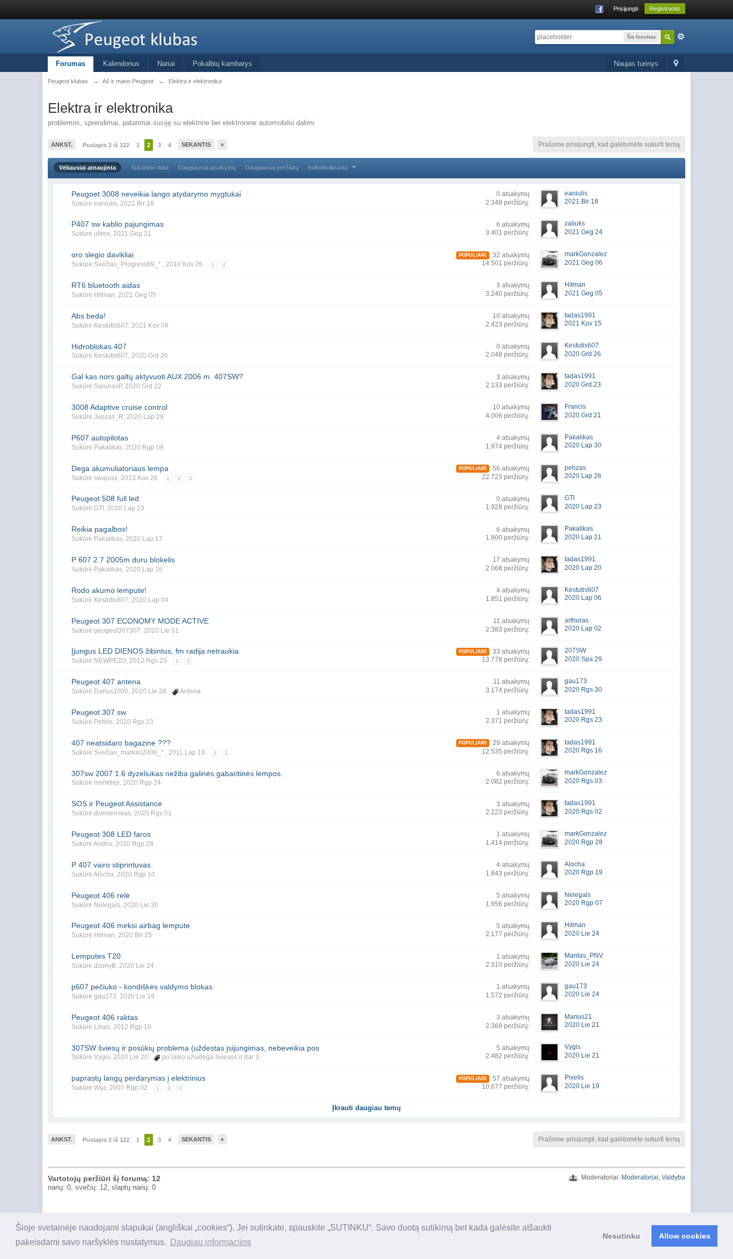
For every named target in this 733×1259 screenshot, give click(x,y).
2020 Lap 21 (583, 537)
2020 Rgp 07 (584, 903)
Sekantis (196, 144)
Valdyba (673, 1177)
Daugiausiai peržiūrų (271, 167)
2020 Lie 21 (582, 1025)
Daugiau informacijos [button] (210, 1242)
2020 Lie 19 (582, 1086)
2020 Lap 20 (583, 567)
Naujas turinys (636, 64)
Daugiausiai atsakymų (207, 167)
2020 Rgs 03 (583, 781)
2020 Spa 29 (583, 659)
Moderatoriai (639, 1177)
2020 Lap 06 (583, 598)
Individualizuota (328, 167)
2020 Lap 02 (583, 628)
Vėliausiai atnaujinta (87, 167)
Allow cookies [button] (684, 1236)
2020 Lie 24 (582, 933)
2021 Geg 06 (584, 262)
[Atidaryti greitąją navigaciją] (676, 64)
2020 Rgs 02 (583, 811)
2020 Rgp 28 (584, 842)
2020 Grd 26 (583, 354)
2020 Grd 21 (583, 415)
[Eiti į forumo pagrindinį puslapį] (144, 36)
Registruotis (664, 8)
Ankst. (61, 144)
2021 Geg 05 (584, 293)
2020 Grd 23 (583, 384)
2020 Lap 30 (583, 445)
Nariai (166, 64)
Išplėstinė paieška (681, 36)
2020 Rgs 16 (583, 750)
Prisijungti (625, 8)
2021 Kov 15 (583, 323)
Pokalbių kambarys (222, 64)
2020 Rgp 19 (584, 872)
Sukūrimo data (149, 167)
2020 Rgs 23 (583, 719)
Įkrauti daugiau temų (366, 1108)
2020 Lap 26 (583, 476)
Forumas (70, 64)
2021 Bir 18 (581, 201)
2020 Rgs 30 (583, 689)
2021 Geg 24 (584, 232)
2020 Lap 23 (583, 506)
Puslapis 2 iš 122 (106, 145)
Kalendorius (121, 64)
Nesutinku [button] (621, 1236)
